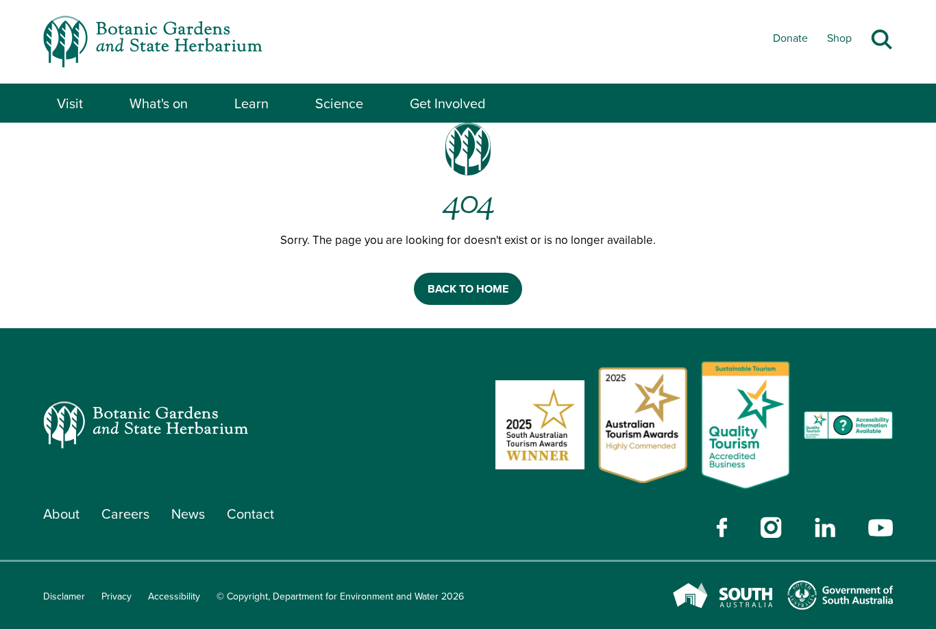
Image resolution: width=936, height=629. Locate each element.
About (61, 514)
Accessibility (174, 596)
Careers (125, 514)
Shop (839, 38)
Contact (250, 514)
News (188, 514)
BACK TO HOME (468, 289)
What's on (159, 103)
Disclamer (64, 596)
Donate (790, 38)
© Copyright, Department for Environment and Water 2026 (340, 596)
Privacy (116, 596)
